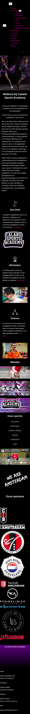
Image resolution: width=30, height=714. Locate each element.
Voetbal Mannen (5, 367)
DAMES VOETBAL (15, 430)
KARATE (15, 435)
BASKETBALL (15, 426)
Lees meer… (17, 227)
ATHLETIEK (15, 422)
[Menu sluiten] (10, 3)
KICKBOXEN (15, 439)
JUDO (15, 444)
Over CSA (15, 10)
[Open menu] (4, 25)
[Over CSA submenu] (20, 11)
